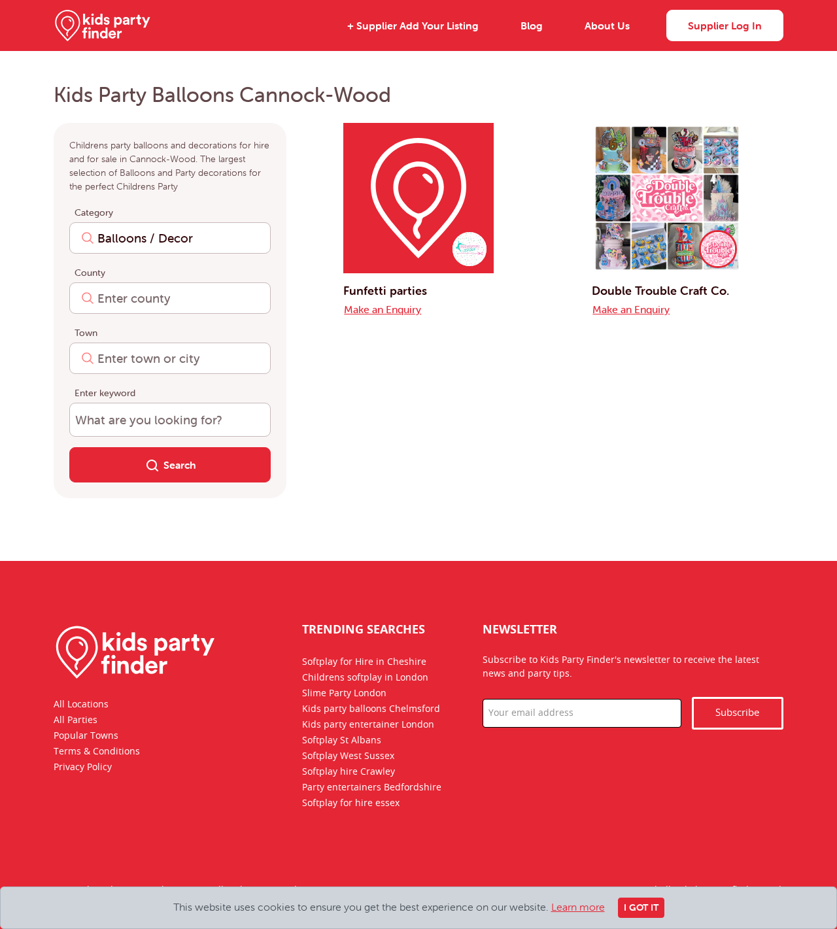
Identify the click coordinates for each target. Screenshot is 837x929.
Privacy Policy (83, 767)
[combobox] (170, 238)
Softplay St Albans (341, 740)
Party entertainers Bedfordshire (371, 787)
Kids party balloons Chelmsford (371, 709)
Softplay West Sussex (348, 756)
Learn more (578, 906)
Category (94, 212)
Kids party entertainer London (368, 725)
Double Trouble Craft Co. (660, 290)
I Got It (641, 907)
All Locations (81, 704)
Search (179, 464)
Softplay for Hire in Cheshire (364, 662)
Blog (532, 25)
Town (86, 333)
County (90, 273)
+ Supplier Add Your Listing (413, 25)
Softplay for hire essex (351, 803)
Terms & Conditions (97, 751)
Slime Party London (344, 693)
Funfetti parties (385, 290)
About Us (607, 25)
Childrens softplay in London (365, 678)
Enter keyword (105, 393)
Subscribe (737, 713)
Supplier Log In (725, 25)
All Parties (75, 720)
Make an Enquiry (382, 309)
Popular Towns (86, 736)
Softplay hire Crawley (348, 772)
